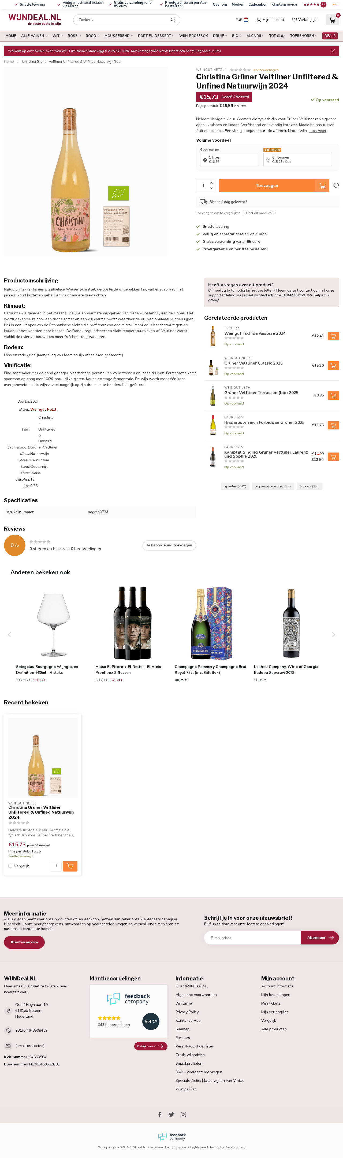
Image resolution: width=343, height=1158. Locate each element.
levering (32, 4)
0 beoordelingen (266, 70)
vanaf (133, 4)
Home (11, 36)
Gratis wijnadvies (190, 1054)
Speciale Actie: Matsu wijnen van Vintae (210, 1080)
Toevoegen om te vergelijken (218, 213)
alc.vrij (254, 36)
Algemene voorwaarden (196, 994)
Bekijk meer (146, 1046)
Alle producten (274, 1029)
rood (91, 36)
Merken (238, 4)
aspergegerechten (273, 486)
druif (218, 36)
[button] (9, 635)
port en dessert (154, 36)
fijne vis (309, 486)
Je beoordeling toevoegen (169, 545)
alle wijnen (32, 36)
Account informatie (277, 986)
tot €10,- (277, 36)
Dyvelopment (235, 1147)
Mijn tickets (270, 1003)
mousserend (117, 36)
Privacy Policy (187, 1011)
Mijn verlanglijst (274, 1011)
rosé (72, 36)
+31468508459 (292, 295)
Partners (183, 1037)
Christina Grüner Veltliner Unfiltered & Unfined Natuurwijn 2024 (72, 61)
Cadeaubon (257, 4)
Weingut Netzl (210, 69)
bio (235, 36)
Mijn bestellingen (275, 994)
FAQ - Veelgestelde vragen (199, 1072)
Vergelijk (21, 866)
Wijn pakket (186, 1089)
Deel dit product (259, 213)
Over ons (220, 4)
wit (56, 36)
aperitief (235, 486)
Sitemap (182, 1029)
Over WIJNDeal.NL (191, 986)
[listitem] (53, 635)
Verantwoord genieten (195, 1046)
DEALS (330, 36)
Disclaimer (184, 1003)
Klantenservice (284, 4)
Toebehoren (302, 36)
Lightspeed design (204, 1147)
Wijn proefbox (193, 36)
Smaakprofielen (189, 1063)
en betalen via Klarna (83, 4)
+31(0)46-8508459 (31, 1030)
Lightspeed (178, 1147)
